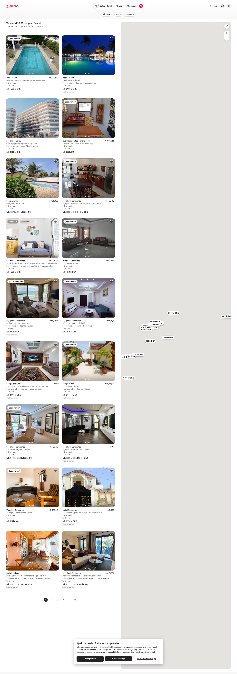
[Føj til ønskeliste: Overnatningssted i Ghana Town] (111, 102)
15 (75, 600)
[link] (40, 600)
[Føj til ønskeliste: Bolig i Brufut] (56, 161)
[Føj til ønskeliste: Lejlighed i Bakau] (56, 102)
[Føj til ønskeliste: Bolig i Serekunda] (56, 345)
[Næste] (81, 600)
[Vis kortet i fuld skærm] (226, 26)
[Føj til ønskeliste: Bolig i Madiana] (56, 534)
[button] (13, 89)
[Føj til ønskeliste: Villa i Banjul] (56, 39)
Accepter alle (90, 659)
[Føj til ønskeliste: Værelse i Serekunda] (111, 222)
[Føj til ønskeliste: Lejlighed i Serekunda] (111, 161)
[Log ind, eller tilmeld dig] (222, 5)
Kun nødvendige (118, 659)
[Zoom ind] (226, 33)
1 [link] (45, 600)
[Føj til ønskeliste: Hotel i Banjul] (111, 39)
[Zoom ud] (226, 38)
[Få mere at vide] (42, 26)
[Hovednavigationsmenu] (228, 5)
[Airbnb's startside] (12, 6)
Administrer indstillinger (146, 659)
